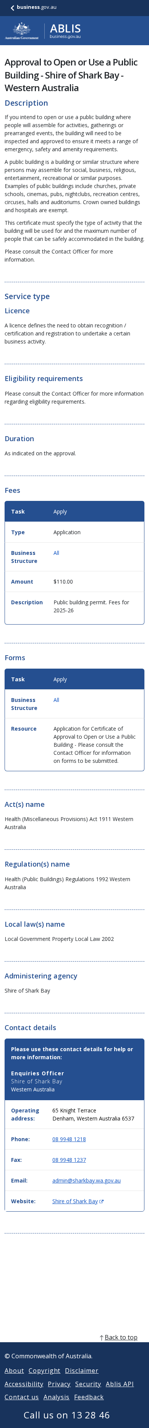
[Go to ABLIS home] (43, 30)
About (14, 1370)
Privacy (59, 1384)
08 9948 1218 (69, 1139)
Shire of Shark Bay (78, 1201)
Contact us (22, 1397)
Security (88, 1384)
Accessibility (24, 1384)
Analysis (57, 1397)
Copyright (45, 1370)
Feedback (89, 1397)
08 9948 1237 (69, 1159)
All (56, 552)
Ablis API (120, 1384)
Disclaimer (82, 1370)
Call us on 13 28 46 (67, 1414)
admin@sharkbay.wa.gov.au (86, 1180)
